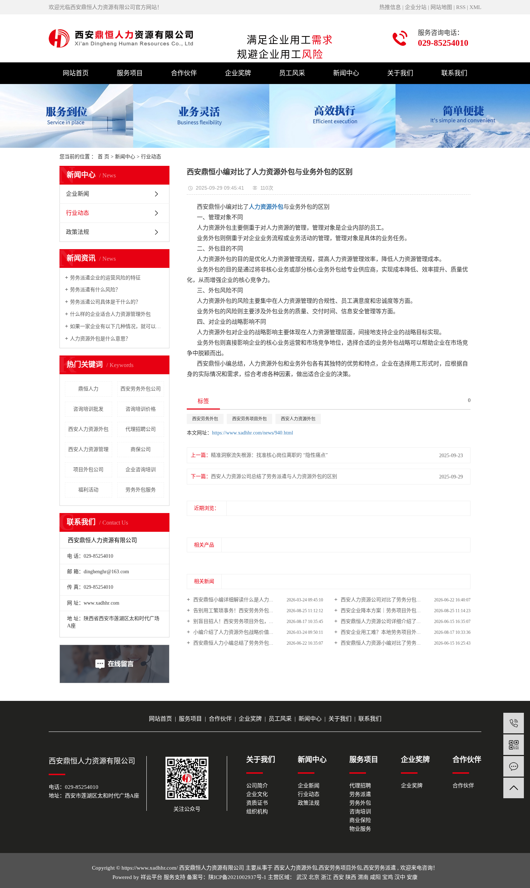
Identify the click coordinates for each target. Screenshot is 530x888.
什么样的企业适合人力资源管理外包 (110, 314)
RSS (460, 7)
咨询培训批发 (88, 409)
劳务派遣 (360, 794)
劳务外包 (360, 803)
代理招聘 (360, 785)
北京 (314, 877)
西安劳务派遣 (379, 868)
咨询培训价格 (140, 409)
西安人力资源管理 (88, 449)
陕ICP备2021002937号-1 (237, 877)
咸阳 (375, 877)
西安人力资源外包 (88, 429)
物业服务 (360, 829)
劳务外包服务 (140, 489)
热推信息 (390, 7)
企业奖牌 (238, 73)
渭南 (363, 877)
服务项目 (130, 73)
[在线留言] (513, 766)
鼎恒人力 (88, 389)
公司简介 (257, 785)
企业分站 (416, 7)
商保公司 (141, 449)
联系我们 (454, 73)
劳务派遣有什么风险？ (95, 289)
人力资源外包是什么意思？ (100, 338)
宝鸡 (387, 877)
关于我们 (400, 73)
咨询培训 (360, 811)
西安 (338, 877)
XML (475, 7)
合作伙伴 (184, 73)
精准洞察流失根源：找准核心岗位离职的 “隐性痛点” (269, 455)
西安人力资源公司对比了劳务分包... (380, 599)
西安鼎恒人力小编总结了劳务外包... (232, 643)
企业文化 (257, 794)
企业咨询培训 (140, 469)
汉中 (399, 877)
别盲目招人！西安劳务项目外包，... (232, 621)
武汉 (301, 877)
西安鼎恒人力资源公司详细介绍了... (380, 621)
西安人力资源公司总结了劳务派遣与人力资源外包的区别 (274, 476)
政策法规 (77, 232)
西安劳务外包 (205, 418)
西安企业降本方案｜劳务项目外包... (380, 610)
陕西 (350, 877)
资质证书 (257, 803)
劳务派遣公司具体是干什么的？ (105, 302)
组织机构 (257, 811)
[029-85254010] (513, 723)
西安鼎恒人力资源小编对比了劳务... (380, 643)
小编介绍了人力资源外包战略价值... (232, 632)
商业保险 (360, 820)
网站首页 (76, 73)
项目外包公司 (88, 469)
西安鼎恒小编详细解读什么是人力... (232, 599)
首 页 (103, 156)
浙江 (326, 877)
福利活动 (88, 489)
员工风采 (292, 73)
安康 (412, 877)
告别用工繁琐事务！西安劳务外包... (232, 610)
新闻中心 (346, 73)
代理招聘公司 (140, 429)
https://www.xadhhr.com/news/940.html (252, 433)
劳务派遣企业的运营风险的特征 (105, 277)
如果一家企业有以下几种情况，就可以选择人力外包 (117, 326)
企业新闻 (77, 194)
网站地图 (441, 7)
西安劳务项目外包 (249, 418)
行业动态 (151, 156)
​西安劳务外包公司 (140, 389)
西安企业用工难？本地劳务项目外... (380, 632)
